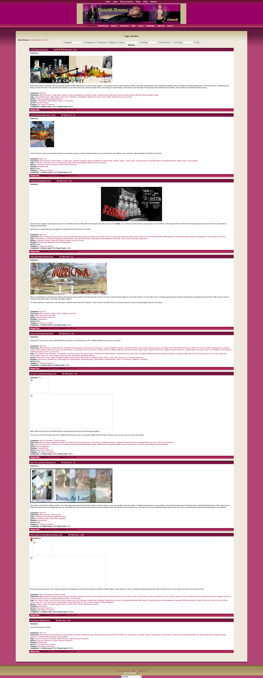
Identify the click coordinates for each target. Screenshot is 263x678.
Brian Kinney (57, 161)
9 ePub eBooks (35, 40)
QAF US (43, 93)
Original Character (69, 313)
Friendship (163, 354)
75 (75, 374)
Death (118, 600)
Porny (39, 446)
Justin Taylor (130, 95)
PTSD (109, 97)
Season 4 (77, 639)
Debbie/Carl (52, 359)
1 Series (45, 40)
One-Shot (94, 163)
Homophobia (81, 163)
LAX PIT (33, 50)
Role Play (116, 239)
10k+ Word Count (41, 354)
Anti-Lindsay (40, 239)
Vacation (128, 97)
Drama (55, 165)
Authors (114, 26)
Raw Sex (222, 354)
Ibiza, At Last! (35, 463)
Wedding (84, 356)
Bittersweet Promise (38, 535)
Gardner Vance (104, 237)
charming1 (47, 374)
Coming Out (60, 163)
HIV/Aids (73, 97)
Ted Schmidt (192, 161)
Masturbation (68, 239)
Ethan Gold (107, 161)
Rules (138, 2)
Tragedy (95, 604)
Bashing (59, 239)
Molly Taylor (153, 95)
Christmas (39, 163)
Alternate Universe (44, 165)
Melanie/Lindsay (54, 242)
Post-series (101, 97)
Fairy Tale (113, 357)
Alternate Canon (43, 240)
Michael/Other (110, 359)
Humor (68, 240)
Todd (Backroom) (37, 352)
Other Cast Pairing (65, 101)
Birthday (100, 600)
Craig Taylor (56, 95)
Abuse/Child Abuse (42, 97)
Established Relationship (148, 354)
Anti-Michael (50, 239)
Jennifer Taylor (91, 95)
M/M (88, 163)
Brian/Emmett (43, 167)
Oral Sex (191, 354)
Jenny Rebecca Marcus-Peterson (111, 95)
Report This (34, 110)
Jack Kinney (132, 635)
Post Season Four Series (45, 644)
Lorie (54, 374)
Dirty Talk (134, 354)
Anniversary (88, 354)
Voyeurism (143, 239)
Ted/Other (144, 359)
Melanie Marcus (157, 161)
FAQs (145, 2)
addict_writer (50, 115)
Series (140, 26)
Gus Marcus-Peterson (119, 237)
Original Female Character (174, 350)
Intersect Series (42, 103)
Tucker (47, 352)
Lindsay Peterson (143, 161)
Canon (71, 357)
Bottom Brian (110, 354)
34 (75, 50)
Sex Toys (49, 356)
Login (115, 2)
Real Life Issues (118, 97)
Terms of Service (126, 2)
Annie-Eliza (43, 50)
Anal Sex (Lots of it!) (75, 354)
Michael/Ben (53, 101)
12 (72, 334)
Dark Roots (34, 620)
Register (153, 2)
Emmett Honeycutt (95, 161)
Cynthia (66, 237)
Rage (71, 639)
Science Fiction (78, 240)
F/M (52, 97)
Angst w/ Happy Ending (46, 99)
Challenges (150, 26)
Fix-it (127, 357)
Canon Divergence (57, 240)
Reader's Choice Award (56, 440)
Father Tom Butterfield (172, 348)
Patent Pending (36, 181)
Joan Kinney (67, 350)
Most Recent (103, 26)
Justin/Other (82, 97)
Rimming (149, 444)
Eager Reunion (36, 334)
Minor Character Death (206, 600)
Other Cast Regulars (198, 237)
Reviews (69, 50)
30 (70, 181)
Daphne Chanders (80, 161)
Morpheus (46, 620)
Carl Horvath (88, 348)
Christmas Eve (49, 163)
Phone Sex (92, 97)
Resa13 (48, 181)
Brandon (67, 348)
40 (69, 620)
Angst (39, 604)
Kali (137, 673)
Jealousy (171, 354)
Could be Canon (96, 357)
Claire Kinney (68, 635)
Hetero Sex (64, 97)
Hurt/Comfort (64, 165)
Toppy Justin (59, 356)
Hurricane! (34, 257)
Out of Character (202, 354)
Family (56, 97)
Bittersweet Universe (44, 450)
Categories (124, 26)
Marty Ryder (157, 237)
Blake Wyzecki (57, 348)
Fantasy (121, 357)
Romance (59, 99)
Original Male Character (194, 350)
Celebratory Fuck (123, 354)
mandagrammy (47, 257)
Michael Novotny (141, 95)
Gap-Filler (54, 519)
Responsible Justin (37, 356)
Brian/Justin (42, 242)
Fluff (74, 163)
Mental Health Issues (83, 239)
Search (170, 26)
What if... (92, 356)
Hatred (159, 600)
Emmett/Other (74, 359)
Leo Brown (147, 237)
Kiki (141, 237)
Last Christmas (36, 115)
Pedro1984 (49, 334)
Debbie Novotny (76, 237)
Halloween (101, 444)
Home (108, 2)
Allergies (52, 354)
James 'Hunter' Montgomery (73, 95)
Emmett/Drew (63, 359)
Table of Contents (47, 105)
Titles (133, 26)
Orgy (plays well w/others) (102, 239)
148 (81, 535)
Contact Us (141, 671)
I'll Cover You (35, 374)
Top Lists (161, 26)
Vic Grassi (221, 237)
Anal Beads (61, 354)
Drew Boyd (143, 348)
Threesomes (126, 239)
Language (179, 354)
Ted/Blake (135, 359)
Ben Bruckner (45, 95)
